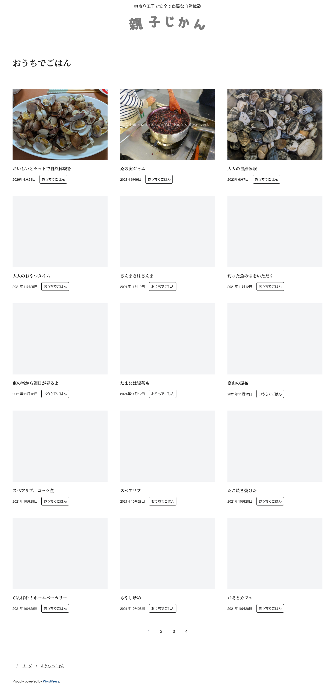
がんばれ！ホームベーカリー (40, 598)
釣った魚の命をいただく (250, 276)
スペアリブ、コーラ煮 (33, 490)
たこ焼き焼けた (242, 490)
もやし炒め (130, 598)
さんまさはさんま (137, 276)
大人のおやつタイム (31, 276)
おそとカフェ (239, 598)
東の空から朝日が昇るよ (36, 383)
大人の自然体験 (242, 169)
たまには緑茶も (134, 383)
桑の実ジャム (132, 169)
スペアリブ (130, 490)
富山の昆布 (237, 383)
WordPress (51, 681)
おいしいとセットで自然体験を (42, 169)
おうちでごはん (53, 179)
